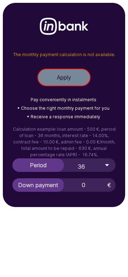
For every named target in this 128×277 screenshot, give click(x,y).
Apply (64, 77)
